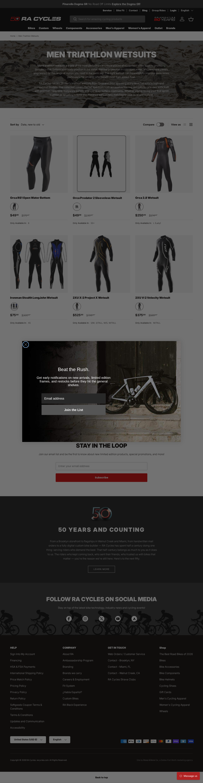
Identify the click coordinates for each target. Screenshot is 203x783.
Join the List (73, 410)
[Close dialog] (26, 344)
